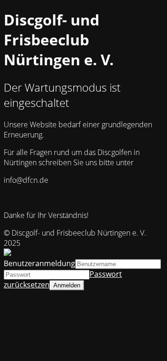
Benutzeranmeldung (39, 263)
